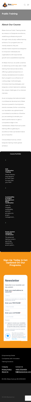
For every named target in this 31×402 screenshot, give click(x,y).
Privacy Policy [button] (7, 369)
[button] (28, 5)
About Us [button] (5, 372)
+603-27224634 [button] (21, 369)
